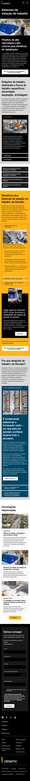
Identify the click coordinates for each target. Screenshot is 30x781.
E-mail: (6, 663)
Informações (19, 742)
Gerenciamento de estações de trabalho (13, 180)
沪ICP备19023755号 (20, 774)
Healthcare (6, 531)
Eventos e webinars (20, 739)
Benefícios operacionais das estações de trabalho (11, 169)
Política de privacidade (7, 771)
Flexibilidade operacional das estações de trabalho (12, 174)
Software (4, 729)
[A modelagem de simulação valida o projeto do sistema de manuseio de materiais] (15, 588)
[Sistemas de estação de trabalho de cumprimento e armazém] (15, 557)
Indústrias (5, 721)
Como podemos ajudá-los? (11, 671)
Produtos (4, 725)
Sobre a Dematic (9, 478)
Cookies (16, 771)
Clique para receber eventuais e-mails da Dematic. (16, 690)
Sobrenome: (7, 656)
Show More (14, 617)
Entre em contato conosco (6, 749)
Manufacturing (7, 598)
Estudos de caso (6, 745)
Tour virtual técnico (20, 752)
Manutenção (5, 733)
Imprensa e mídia (20, 749)
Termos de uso (22, 768)
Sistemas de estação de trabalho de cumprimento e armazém (14, 568)
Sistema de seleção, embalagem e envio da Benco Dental (14, 534)
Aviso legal (13, 768)
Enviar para (9, 706)
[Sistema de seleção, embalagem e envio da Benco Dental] (15, 521)
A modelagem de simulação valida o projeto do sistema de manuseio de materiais (14, 602)
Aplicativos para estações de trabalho (12, 185)
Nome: (6, 648)
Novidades (18, 745)
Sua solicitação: (8, 681)
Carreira (4, 742)
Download (20, 334)
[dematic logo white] (9, 761)
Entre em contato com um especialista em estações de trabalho (14, 71)
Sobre (3, 739)
